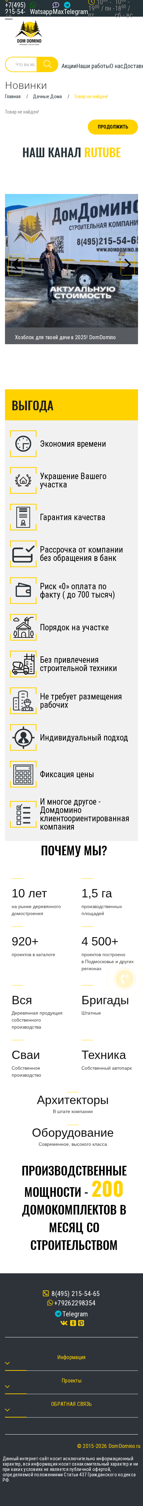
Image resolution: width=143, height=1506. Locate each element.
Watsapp (41, 12)
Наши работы (93, 65)
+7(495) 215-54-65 (15, 11)
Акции (69, 65)
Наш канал (71, 152)
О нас (116, 65)
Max (58, 12)
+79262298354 (75, 1303)
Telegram (76, 12)
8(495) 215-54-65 (75, 1294)
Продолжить (113, 127)
